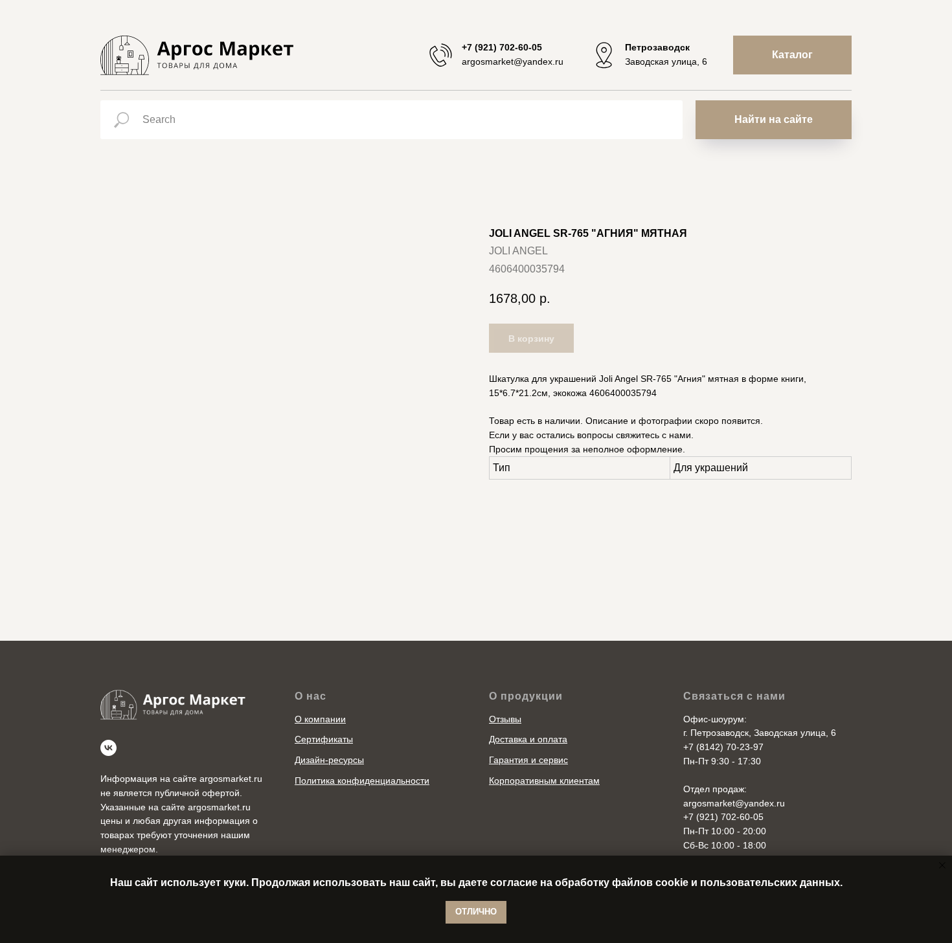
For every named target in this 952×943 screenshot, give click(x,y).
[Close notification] (942, 865)
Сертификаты (324, 739)
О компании (320, 719)
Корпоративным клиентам (544, 780)
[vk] (108, 748)
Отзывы (505, 719)
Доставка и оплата (528, 739)
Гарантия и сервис (528, 760)
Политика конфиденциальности (362, 780)
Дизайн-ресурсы (329, 760)
